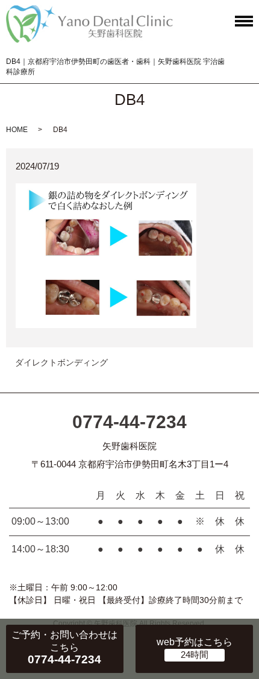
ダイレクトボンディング (61, 362)
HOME (17, 129)
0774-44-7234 (129, 422)
